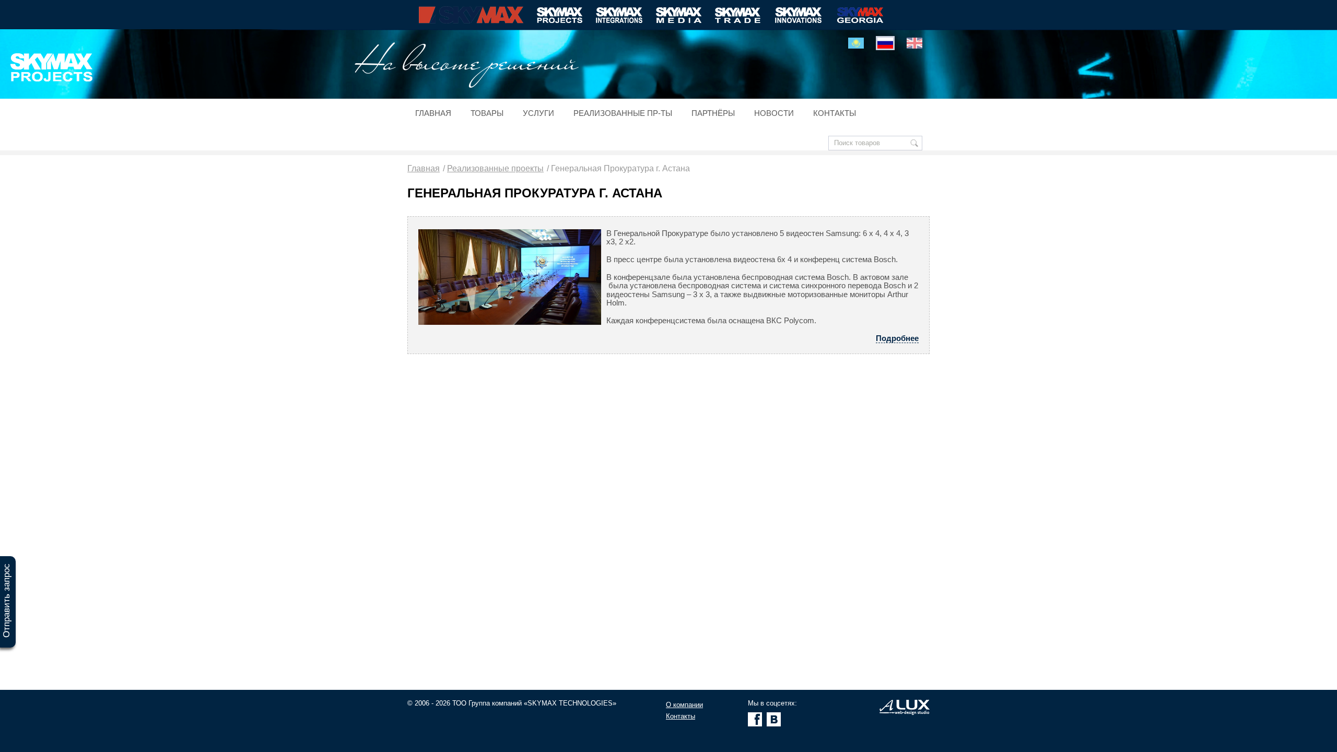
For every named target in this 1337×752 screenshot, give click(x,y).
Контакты (834, 113)
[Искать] (914, 143)
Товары (487, 113)
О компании (684, 705)
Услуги (538, 113)
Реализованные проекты (495, 168)
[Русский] (885, 43)
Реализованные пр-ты (622, 113)
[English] (914, 43)
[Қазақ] (856, 43)
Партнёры (713, 113)
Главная (433, 113)
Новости (774, 113)
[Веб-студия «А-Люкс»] (904, 712)
